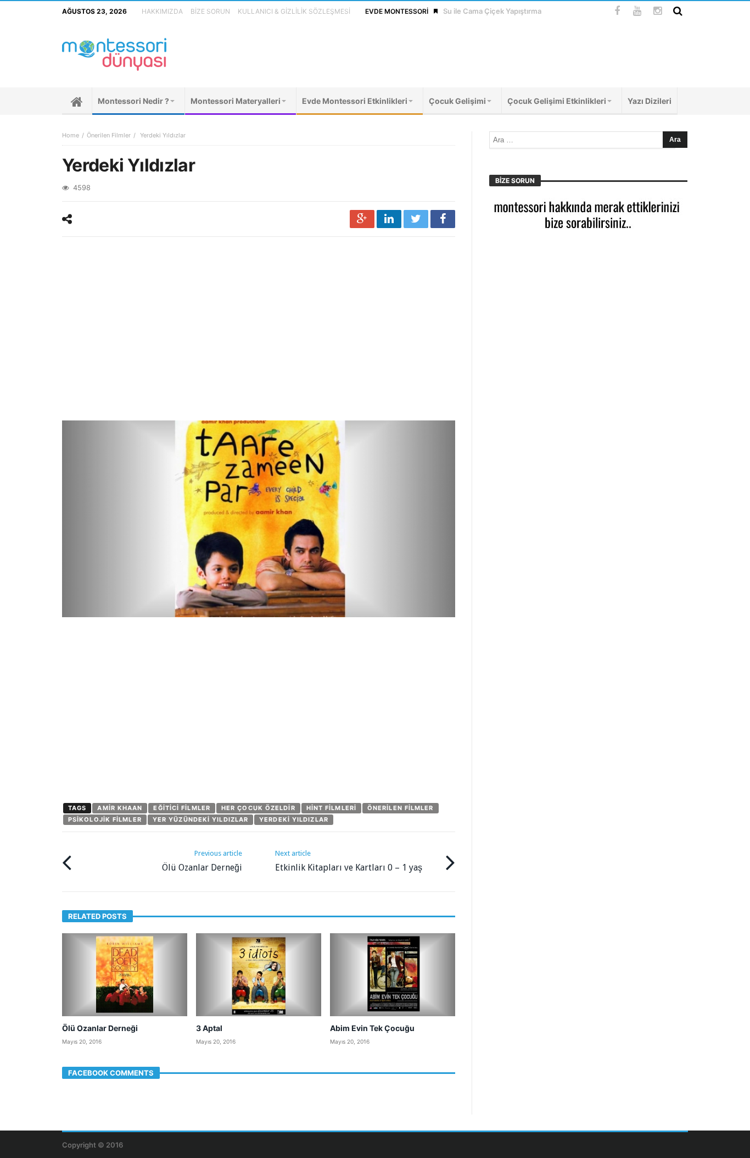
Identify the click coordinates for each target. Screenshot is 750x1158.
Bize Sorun (210, 11)
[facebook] (442, 219)
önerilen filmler (400, 808)
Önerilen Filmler (109, 135)
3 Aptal (209, 1028)
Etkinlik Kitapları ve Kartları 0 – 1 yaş (348, 861)
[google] (362, 219)
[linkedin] (389, 219)
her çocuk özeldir (258, 808)
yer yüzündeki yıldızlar (200, 819)
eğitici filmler (181, 808)
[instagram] (657, 11)
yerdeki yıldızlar (293, 819)
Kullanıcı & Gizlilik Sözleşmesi (294, 11)
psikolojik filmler (105, 819)
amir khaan (119, 808)
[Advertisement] (258, 330)
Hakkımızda (162, 11)
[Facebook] (617, 11)
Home (70, 135)
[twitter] (416, 219)
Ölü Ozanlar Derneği (202, 861)
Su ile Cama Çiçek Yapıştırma (492, 11)
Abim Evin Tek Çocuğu (372, 1028)
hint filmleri (331, 808)
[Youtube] (637, 11)
